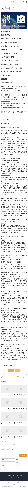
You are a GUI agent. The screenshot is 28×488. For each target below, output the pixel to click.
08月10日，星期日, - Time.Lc (6, 377)
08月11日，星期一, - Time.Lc (9, 8)
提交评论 (22, 455)
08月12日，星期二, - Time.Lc (22, 377)
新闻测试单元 (4, 5)
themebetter (22, 482)
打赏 (18, 370)
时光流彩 (14, 2)
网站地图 (14, 484)
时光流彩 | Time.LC (10, 482)
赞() (11, 370)
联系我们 (10, 477)
